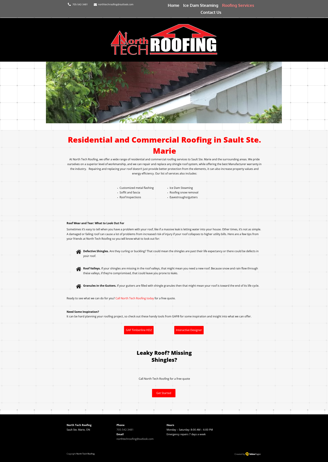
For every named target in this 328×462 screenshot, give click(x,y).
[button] (173, 92)
